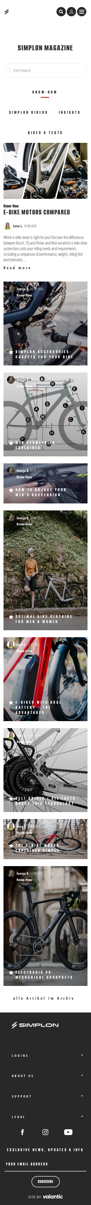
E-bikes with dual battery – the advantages (39, 708)
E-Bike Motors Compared (37, 212)
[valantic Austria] (45, 1196)
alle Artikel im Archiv (45, 998)
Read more (18, 268)
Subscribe (45, 1182)
